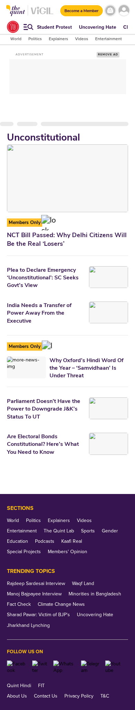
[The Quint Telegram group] (90, 667)
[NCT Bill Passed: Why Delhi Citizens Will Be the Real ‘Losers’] (67, 178)
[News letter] (110, 11)
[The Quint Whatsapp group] (64, 667)
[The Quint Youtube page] (114, 667)
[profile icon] (124, 11)
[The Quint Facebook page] (17, 667)
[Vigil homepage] (42, 14)
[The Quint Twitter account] (40, 667)
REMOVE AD (108, 54)
